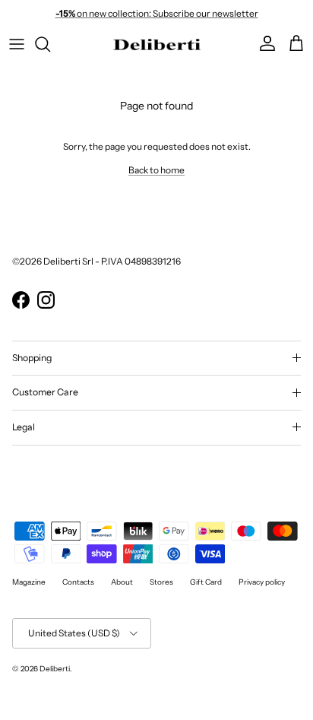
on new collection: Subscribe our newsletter (156, 13)
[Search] (50, 44)
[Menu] (16, 44)
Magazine (29, 582)
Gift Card (206, 582)
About (122, 582)
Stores (161, 582)
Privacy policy (262, 582)
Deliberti (55, 669)
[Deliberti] (157, 44)
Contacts (78, 582)
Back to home (156, 170)
